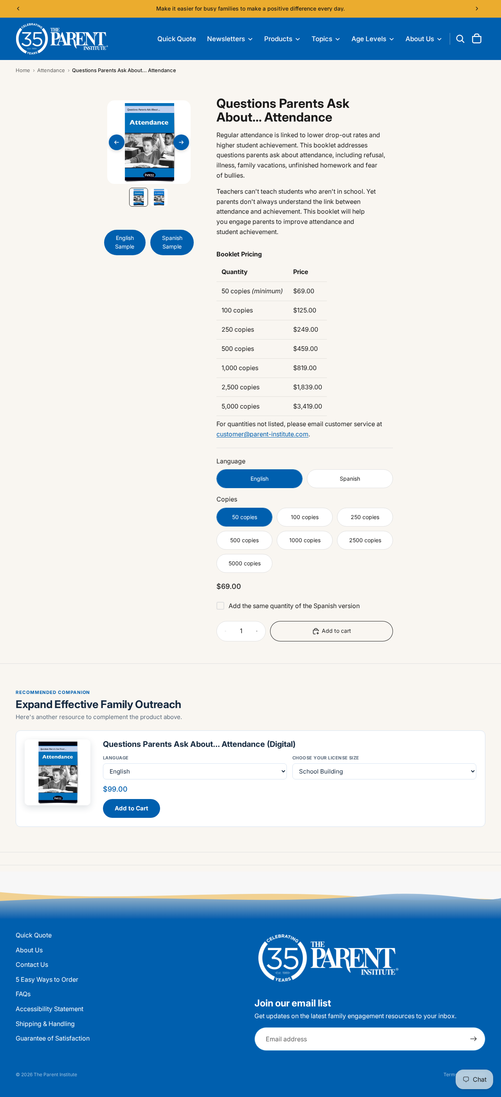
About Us (29, 950)
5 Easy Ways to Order (47, 979)
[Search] (460, 38)
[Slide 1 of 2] (138, 197)
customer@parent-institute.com (262, 434)
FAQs (23, 994)
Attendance (51, 70)
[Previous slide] (18, 8)
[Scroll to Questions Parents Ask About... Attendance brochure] (141, 380)
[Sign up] (473, 1039)
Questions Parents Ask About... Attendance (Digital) (199, 744)
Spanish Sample (172, 242)
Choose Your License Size (325, 758)
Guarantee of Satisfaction (53, 1039)
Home (23, 70)
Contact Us (32, 965)
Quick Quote (34, 935)
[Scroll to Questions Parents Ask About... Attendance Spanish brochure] (161, 380)
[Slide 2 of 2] (159, 197)
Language (116, 758)
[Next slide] (476, 8)
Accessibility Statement (49, 1009)
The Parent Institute (55, 1074)
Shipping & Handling (45, 1024)
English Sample (124, 242)
